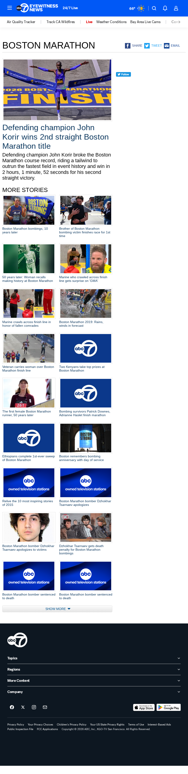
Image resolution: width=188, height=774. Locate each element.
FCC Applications (47, 729)
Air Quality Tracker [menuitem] (21, 22)
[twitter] (123, 83)
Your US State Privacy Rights (107, 724)
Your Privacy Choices (40, 724)
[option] (27, 22)
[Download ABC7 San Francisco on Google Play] (169, 707)
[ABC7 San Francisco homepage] (37, 8)
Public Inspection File (20, 729)
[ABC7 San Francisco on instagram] (34, 707)
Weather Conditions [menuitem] (111, 22)
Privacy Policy (15, 724)
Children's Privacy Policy (71, 724)
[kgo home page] (17, 640)
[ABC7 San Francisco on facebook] (12, 707)
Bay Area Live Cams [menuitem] (145, 22)
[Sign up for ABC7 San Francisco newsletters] (45, 707)
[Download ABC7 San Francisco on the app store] (144, 707)
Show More (56, 609)
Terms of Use (136, 724)
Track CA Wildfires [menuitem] (61, 22)
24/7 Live (70, 7)
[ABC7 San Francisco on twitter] (23, 707)
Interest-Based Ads (159, 724)
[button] (9, 7)
